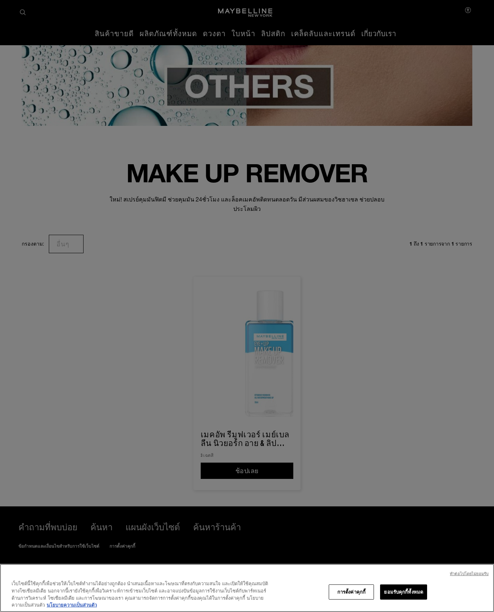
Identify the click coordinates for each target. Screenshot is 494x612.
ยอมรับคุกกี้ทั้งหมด (403, 592)
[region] (247, 588)
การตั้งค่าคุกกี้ (351, 592)
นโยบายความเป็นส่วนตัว (72, 604)
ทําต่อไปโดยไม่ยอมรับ (469, 573)
